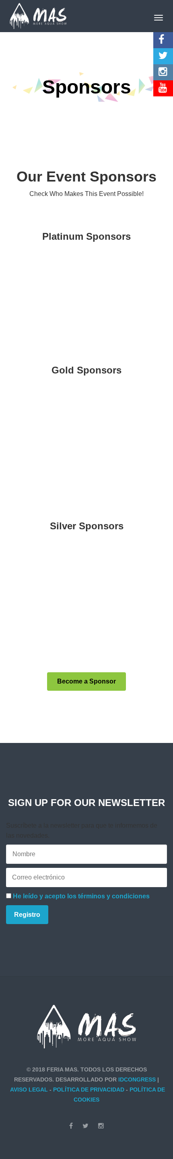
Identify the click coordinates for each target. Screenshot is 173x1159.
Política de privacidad (88, 1089)
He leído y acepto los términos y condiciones (81, 896)
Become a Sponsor (86, 681)
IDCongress (137, 1079)
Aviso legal (29, 1089)
